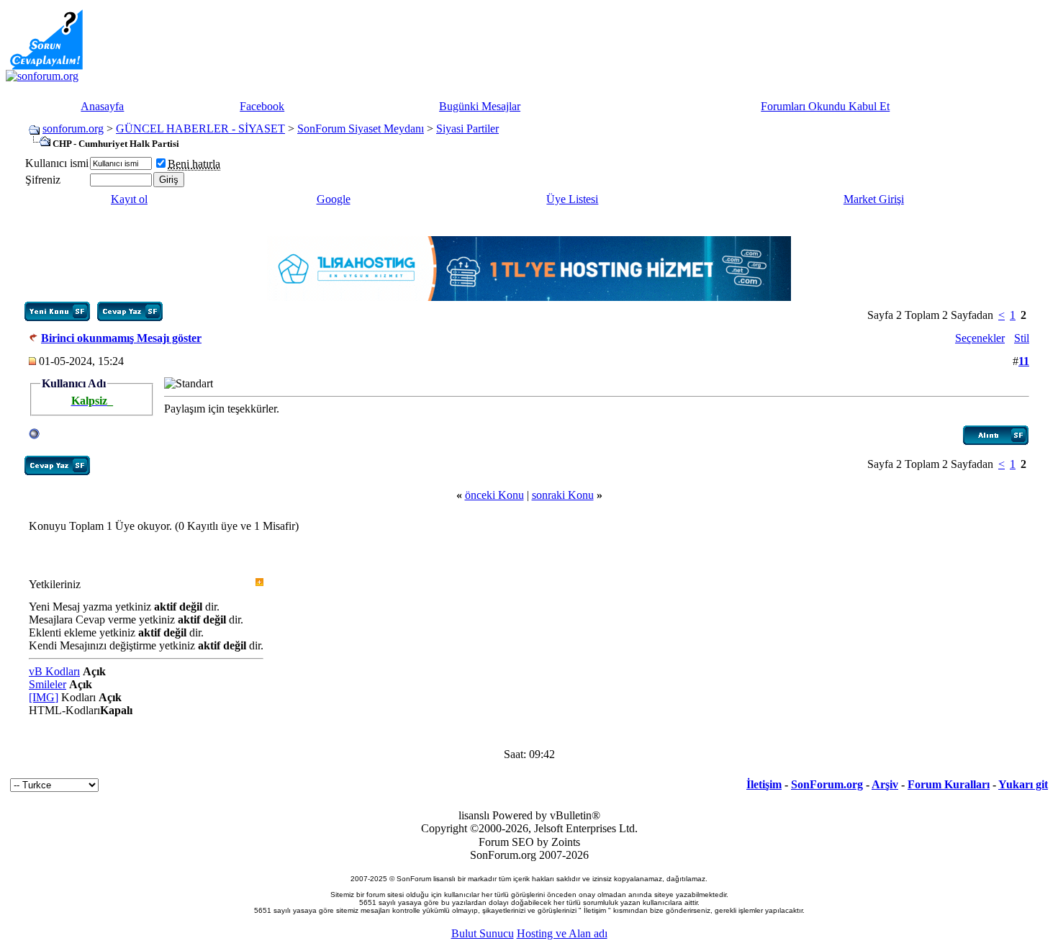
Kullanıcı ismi (57, 163)
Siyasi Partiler (467, 128)
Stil (1021, 338)
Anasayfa (102, 106)
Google (334, 199)
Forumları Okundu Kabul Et (825, 106)
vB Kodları (54, 671)
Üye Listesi (572, 199)
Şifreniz (42, 180)
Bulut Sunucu (482, 933)
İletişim (764, 784)
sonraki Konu (563, 495)
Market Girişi (874, 199)
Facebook (262, 106)
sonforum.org (73, 128)
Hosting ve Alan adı (562, 933)
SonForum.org (827, 784)
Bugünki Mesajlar (479, 106)
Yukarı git (1023, 784)
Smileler (47, 684)
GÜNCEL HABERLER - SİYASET (200, 128)
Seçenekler (980, 338)
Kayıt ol (129, 199)
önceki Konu (494, 495)
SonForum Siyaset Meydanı (360, 128)
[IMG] (43, 697)
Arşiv (885, 784)
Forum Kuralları (949, 784)
